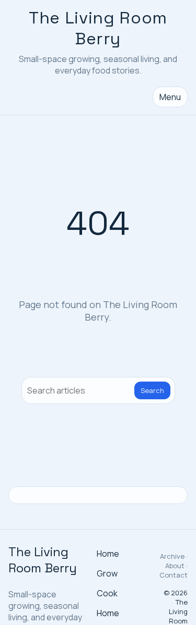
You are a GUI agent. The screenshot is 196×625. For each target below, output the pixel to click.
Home (108, 553)
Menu (170, 97)
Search (152, 390)
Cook (107, 593)
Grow (107, 573)
